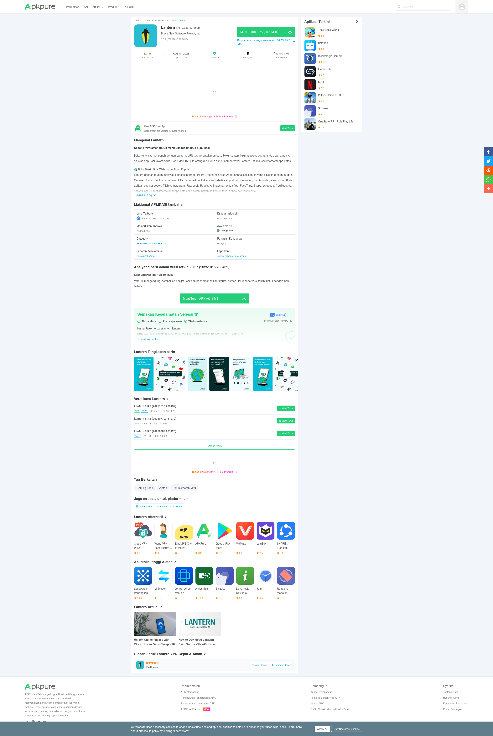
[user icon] (462, 6)
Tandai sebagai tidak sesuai (231, 255)
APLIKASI (159, 20)
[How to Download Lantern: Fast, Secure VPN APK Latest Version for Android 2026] (200, 624)
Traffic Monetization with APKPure (329, 709)
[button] (214, 55)
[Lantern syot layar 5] (263, 374)
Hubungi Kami (451, 697)
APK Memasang (190, 692)
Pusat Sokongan (452, 709)
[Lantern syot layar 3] (219, 374)
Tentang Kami (451, 692)
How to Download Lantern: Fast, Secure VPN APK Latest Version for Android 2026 (198, 642)
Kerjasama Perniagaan (455, 703)
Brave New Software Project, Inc (180, 33)
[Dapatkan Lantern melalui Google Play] (225, 230)
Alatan (170, 20)
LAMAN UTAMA (142, 20)
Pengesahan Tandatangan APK (198, 697)
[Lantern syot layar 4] (241, 374)
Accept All (322, 728)
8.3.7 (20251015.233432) (155, 218)
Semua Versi (214, 446)
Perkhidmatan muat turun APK (198, 703)
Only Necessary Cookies (347, 728)
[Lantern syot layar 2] (197, 374)
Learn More (181, 731)
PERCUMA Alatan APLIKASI (151, 243)
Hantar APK (317, 703)
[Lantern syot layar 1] (170, 374)
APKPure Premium (191, 709)
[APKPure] (40, 7)
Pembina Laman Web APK (325, 697)
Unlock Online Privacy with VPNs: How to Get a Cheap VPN (154, 642)
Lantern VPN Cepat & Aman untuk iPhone (161, 506)
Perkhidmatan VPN (184, 488)
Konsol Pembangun (321, 692)
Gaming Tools (145, 488)
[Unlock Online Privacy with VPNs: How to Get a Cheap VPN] (155, 624)
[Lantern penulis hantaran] (144, 374)
